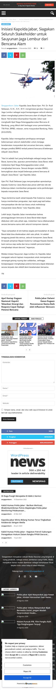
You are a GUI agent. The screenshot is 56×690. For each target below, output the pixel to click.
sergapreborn (12, 48)
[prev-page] (26, 349)
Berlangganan (46, 443)
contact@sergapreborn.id (34, 571)
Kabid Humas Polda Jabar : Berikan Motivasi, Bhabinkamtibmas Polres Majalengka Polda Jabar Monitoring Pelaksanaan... (24, 508)
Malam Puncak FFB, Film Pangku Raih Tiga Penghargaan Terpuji (34, 622)
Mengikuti (48, 437)
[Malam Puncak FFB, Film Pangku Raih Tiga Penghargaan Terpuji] (8, 625)
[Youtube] (36, 577)
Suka (51, 431)
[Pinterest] (16, 55)
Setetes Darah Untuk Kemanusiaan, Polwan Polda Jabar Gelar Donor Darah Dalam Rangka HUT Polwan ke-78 (46, 341)
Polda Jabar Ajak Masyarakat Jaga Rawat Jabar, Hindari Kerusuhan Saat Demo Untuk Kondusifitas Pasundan (9, 341)
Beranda (4, 19)
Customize (27, 665)
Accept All (27, 678)
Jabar (16, 105)
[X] (31, 577)
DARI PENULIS (36, 319)
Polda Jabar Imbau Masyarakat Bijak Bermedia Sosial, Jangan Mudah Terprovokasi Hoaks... (33, 610)
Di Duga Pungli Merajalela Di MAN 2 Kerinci (21, 496)
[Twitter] (10, 55)
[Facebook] (4, 55)
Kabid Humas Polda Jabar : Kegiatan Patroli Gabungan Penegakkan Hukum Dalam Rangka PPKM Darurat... (26, 533)
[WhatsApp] (23, 55)
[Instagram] (25, 577)
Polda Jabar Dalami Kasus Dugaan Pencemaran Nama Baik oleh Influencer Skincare (42, 302)
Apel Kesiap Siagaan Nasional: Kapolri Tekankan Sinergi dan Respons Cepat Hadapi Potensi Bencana (12, 304)
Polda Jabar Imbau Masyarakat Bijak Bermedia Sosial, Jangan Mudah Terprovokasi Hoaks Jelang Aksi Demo (27, 341)
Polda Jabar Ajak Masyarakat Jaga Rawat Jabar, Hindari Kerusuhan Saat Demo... (35, 596)
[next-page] (29, 349)
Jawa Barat (12, 19)
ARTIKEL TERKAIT (21, 319)
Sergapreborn (7, 105)
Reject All (27, 671)
